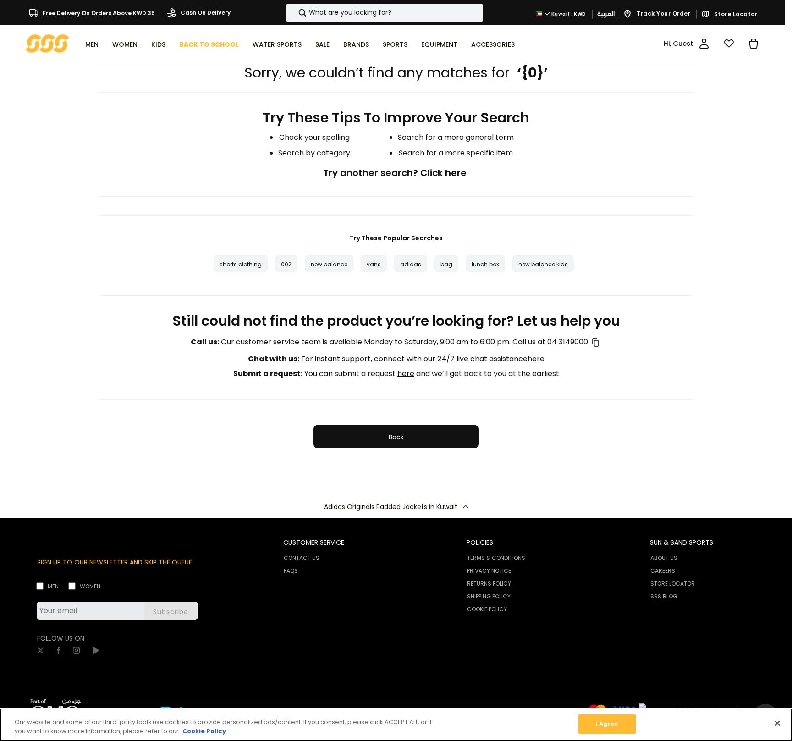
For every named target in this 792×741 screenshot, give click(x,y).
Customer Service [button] (313, 542)
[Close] (777, 723)
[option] (241, 263)
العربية (606, 14)
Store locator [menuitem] (672, 583)
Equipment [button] (439, 44)
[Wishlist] (729, 43)
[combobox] (384, 13)
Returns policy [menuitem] (489, 583)
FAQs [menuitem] (291, 571)
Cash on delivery (205, 13)
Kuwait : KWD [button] (568, 14)
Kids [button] (158, 44)
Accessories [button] (493, 44)
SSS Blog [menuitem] (663, 596)
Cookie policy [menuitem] (487, 609)
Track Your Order (663, 13)
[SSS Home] (47, 43)
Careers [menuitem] (662, 571)
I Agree (607, 723)
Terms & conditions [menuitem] (496, 558)
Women (90, 586)
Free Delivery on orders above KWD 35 (98, 13)
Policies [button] (480, 542)
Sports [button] (395, 44)
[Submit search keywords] (294, 13)
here (536, 359)
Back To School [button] (209, 44)
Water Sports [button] (277, 44)
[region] (396, 724)
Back (396, 437)
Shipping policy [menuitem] (489, 596)
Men (53, 586)
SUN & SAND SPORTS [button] (681, 542)
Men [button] (92, 44)
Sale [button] (322, 44)
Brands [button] (356, 44)
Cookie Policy (204, 731)
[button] (396, 506)
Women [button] (125, 44)
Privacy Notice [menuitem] (489, 571)
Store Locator (734, 14)
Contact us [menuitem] (301, 558)
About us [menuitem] (663, 558)
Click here (443, 172)
